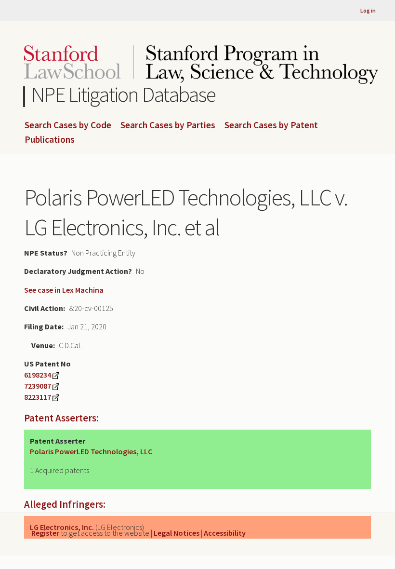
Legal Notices (176, 533)
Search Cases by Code (68, 125)
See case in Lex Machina (64, 290)
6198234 (37, 374)
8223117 (37, 397)
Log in (368, 10)
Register (45, 533)
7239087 (37, 386)
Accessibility (225, 533)
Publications (50, 140)
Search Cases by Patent (271, 125)
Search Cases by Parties (167, 125)
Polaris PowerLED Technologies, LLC (91, 451)
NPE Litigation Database (123, 94)
